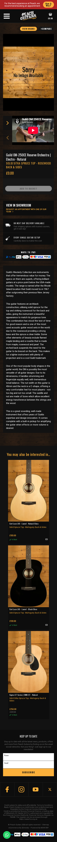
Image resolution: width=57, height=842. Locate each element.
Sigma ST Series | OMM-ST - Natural (27, 698)
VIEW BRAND (28, 28)
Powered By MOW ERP (40, 828)
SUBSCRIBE (28, 772)
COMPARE (47, 28)
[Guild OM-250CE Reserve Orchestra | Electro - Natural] (28, 72)
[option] (33, 130)
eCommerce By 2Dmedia (19, 828)
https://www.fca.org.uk (28, 819)
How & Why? (48, 4)
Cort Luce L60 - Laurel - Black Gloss (28, 611)
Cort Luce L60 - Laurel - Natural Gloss (28, 525)
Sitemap (45, 825)
